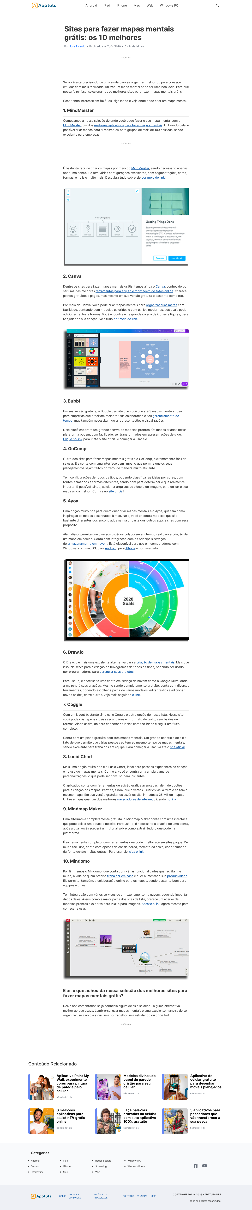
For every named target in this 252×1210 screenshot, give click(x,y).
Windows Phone (136, 1166)
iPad (107, 5)
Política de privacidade (100, 1196)
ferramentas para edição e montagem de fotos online (134, 291)
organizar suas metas (161, 305)
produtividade (177, 876)
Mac (137, 5)
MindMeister (72, 125)
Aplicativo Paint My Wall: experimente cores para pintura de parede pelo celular (73, 1083)
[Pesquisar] (217, 5)
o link (135, 695)
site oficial (116, 491)
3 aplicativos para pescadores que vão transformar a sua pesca (205, 1116)
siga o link (136, 851)
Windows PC (169, 5)
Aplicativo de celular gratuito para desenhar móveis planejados (205, 1081)
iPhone (122, 5)
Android (91, 5)
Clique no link (72, 439)
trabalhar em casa (120, 876)
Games (35, 1166)
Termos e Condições (75, 1196)
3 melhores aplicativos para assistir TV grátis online (71, 1116)
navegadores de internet (135, 799)
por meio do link (153, 177)
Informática (37, 1171)
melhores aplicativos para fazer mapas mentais (128, 125)
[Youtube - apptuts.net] (204, 1166)
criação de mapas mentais (155, 662)
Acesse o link (151, 904)
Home (153, 1196)
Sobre (62, 1196)
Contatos (128, 1196)
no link (171, 799)
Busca (185, 5)
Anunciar (142, 1196)
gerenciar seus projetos (117, 671)
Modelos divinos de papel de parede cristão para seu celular (139, 1081)
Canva (160, 286)
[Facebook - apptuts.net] (195, 1166)
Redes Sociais (103, 1160)
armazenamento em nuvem (87, 543)
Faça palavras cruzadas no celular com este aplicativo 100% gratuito (139, 1116)
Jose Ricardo (77, 46)
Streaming (101, 1166)
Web (150, 5)
